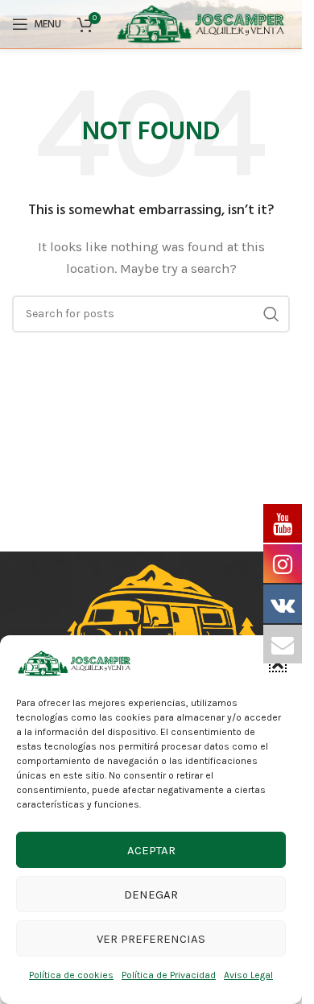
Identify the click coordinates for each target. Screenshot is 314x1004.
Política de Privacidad (169, 975)
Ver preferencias (151, 939)
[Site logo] (211, 23)
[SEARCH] (271, 314)
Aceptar (151, 850)
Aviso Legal (248, 975)
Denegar (151, 894)
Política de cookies (71, 975)
